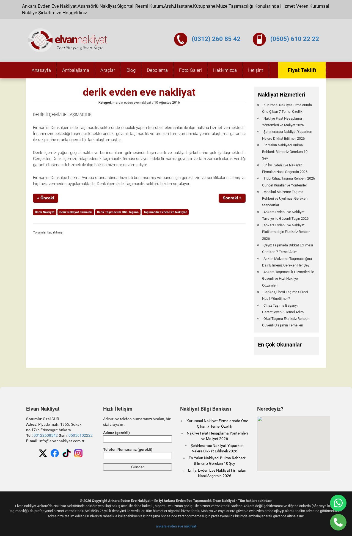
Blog (131, 70)
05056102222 (80, 435)
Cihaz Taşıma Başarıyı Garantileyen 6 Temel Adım (283, 308)
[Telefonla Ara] (338, 522)
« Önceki (45, 197)
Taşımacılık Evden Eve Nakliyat (165, 212)
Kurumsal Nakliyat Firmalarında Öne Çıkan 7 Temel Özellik (287, 108)
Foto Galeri (190, 70)
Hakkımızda (225, 70)
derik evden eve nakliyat (139, 92)
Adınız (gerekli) (116, 432)
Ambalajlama (75, 70)
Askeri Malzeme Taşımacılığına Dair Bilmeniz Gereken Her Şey (287, 262)
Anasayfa (41, 70)
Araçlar (107, 70)
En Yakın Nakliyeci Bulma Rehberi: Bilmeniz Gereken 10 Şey (284, 152)
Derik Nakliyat (44, 212)
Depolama (157, 70)
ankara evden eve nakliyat (176, 526)
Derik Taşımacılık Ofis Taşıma (118, 212)
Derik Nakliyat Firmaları (75, 212)
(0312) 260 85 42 (216, 39)
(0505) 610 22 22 (294, 39)
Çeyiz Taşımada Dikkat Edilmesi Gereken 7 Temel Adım (287, 248)
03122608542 (46, 435)
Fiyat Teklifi (302, 70)
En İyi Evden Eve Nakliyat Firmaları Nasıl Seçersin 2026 (284, 168)
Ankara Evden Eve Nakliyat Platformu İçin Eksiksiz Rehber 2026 (286, 232)
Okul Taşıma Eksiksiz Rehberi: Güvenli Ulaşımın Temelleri (286, 322)
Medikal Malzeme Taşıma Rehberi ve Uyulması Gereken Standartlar (284, 198)
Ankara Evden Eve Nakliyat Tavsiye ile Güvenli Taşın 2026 (285, 215)
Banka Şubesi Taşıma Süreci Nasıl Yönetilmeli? (285, 295)
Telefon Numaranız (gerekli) (127, 449)
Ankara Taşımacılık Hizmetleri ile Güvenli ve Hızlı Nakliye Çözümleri (288, 278)
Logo (68, 40)
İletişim (255, 70)
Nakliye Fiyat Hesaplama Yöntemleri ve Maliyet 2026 (283, 121)
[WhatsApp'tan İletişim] (338, 503)
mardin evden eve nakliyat (131, 103)
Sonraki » (232, 197)
